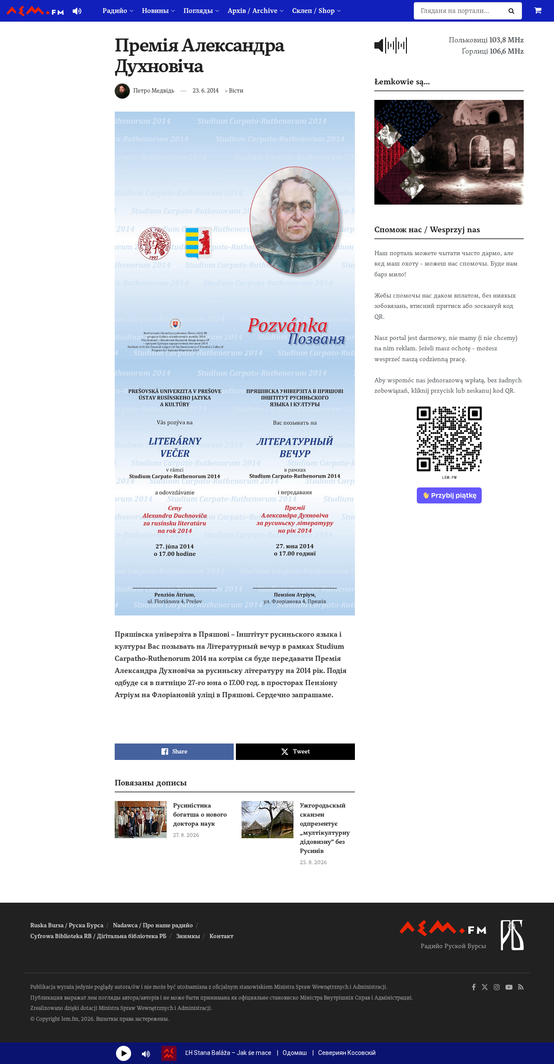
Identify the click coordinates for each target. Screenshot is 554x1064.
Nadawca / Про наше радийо (153, 925)
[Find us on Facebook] (474, 987)
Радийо (115, 11)
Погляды (198, 11)
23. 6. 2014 (206, 90)
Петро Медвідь (153, 90)
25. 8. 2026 (313, 862)
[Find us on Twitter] (484, 987)
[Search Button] (513, 10)
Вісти (236, 90)
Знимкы (188, 936)
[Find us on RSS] (521, 987)
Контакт (221, 936)
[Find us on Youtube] (509, 987)
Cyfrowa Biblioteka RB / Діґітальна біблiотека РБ (98, 936)
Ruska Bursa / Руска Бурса (66, 925)
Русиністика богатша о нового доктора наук (200, 814)
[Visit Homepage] (35, 11)
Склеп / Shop (313, 11)
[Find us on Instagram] (497, 987)
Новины (155, 11)
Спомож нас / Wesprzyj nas (427, 229)
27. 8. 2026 (186, 835)
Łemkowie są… (402, 81)
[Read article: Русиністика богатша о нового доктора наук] (141, 819)
